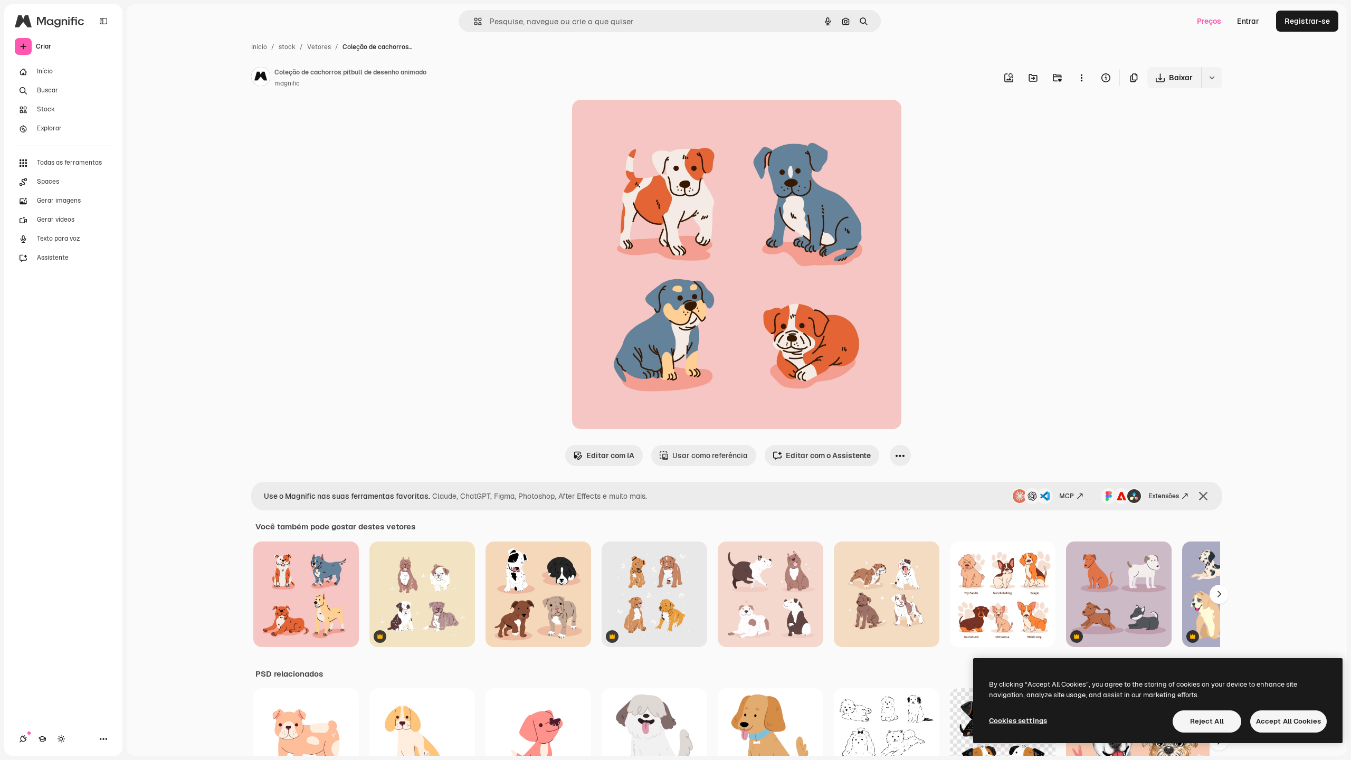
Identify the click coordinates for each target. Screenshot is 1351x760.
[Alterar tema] (61, 738)
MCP (1066, 496)
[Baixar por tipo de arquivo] (1211, 77)
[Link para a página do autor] (260, 78)
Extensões (1163, 496)
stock (287, 47)
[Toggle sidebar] (103, 21)
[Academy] (42, 738)
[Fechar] (1203, 496)
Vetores (319, 47)
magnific (287, 83)
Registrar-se (1307, 21)
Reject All (1207, 721)
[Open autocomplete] (473, 21)
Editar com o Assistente (828, 455)
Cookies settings (1018, 720)
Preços (1209, 21)
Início (259, 47)
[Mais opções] (1081, 77)
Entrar (1248, 21)
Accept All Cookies (1288, 721)
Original (639, 120)
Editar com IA (610, 455)
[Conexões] (23, 738)
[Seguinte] (1219, 594)
